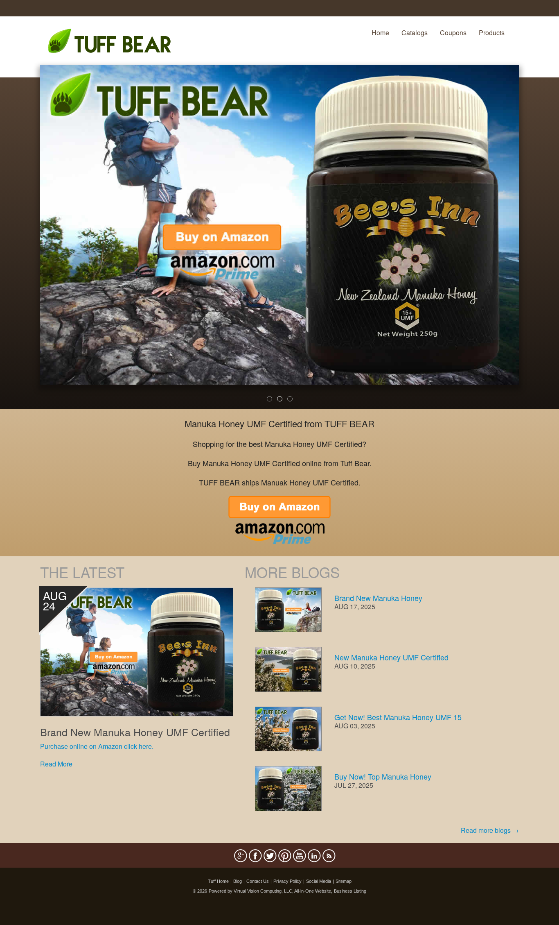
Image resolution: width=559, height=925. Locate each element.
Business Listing (350, 891)
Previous (28, 242)
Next (532, 242)
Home (380, 32)
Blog (237, 881)
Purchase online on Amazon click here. (96, 746)
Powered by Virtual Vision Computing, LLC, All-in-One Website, (270, 891)
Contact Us (257, 881)
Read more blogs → (490, 830)
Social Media (318, 881)
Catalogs (414, 32)
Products (492, 32)
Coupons (453, 32)
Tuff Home (218, 881)
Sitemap (344, 881)
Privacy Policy (287, 881)
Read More (56, 764)
